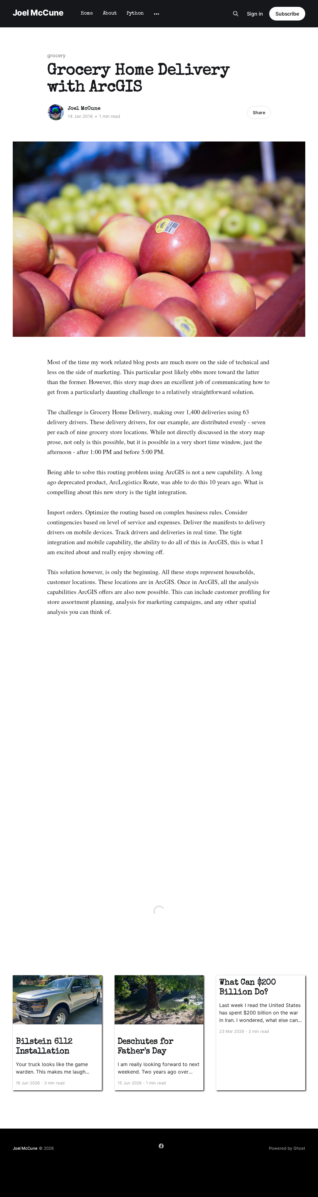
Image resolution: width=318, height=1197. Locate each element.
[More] (156, 14)
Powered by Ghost (287, 1148)
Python (135, 13)
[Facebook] (161, 1146)
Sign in (255, 14)
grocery (56, 55)
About (110, 13)
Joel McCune (38, 13)
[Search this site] (236, 14)
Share (259, 112)
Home (87, 13)
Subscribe (287, 14)
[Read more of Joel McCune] (56, 112)
